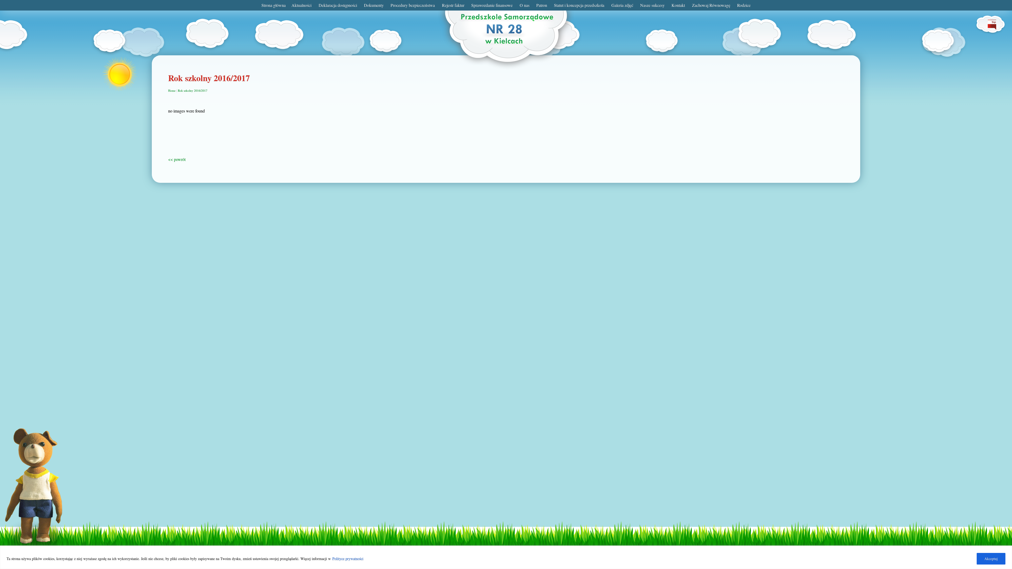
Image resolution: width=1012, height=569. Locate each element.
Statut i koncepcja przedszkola (579, 5)
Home (172, 90)
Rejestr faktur (453, 5)
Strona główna (273, 5)
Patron (541, 5)
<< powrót (177, 159)
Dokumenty (374, 5)
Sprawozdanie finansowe (492, 5)
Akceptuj (991, 558)
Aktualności (301, 5)
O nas (524, 5)
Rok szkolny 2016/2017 (192, 90)
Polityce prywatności (347, 558)
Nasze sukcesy (652, 5)
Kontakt (678, 5)
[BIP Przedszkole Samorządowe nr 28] (992, 28)
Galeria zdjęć (622, 5)
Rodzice (744, 5)
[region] (506, 557)
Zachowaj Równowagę (711, 5)
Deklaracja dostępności (338, 5)
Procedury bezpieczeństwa (413, 5)
